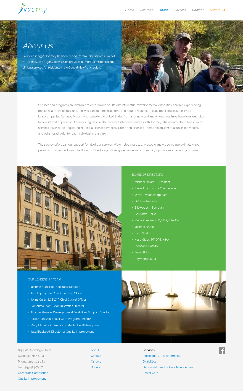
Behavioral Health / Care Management (168, 367)
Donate (215, 10)
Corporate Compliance (33, 373)
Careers (180, 10)
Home (129, 10)
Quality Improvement (32, 378)
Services (146, 10)
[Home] (32, 13)
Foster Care (150, 373)
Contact (198, 10)
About (163, 10)
